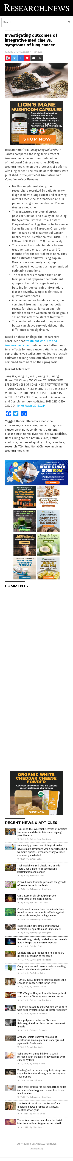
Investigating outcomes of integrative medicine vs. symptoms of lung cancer (39, 927)
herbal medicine (55, 434)
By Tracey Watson (37, 1064)
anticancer (12, 425)
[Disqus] (36, 635)
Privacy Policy (36, 1148)
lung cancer (22, 438)
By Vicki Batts (35, 859)
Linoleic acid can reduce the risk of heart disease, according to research (40, 954)
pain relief (25, 442)
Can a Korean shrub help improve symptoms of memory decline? (36, 897)
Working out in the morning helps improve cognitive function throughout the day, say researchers (41, 1073)
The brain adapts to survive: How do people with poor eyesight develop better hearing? (42, 1008)
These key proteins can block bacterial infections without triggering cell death (39, 1122)
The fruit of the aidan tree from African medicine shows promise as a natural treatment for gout (39, 1106)
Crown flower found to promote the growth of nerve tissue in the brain (41, 884)
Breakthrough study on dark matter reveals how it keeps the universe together (42, 941)
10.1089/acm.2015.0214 (31, 405)
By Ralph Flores (36, 1080)
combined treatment (43, 429)
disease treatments (18, 434)
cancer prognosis (50, 425)
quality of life (41, 442)
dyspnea (37, 434)
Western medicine (17, 450)
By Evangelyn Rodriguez (40, 839)
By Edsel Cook (36, 946)
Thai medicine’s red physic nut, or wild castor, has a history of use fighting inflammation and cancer (38, 868)
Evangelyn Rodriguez (31, 51)
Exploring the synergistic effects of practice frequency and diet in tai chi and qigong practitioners (42, 832)
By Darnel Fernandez (39, 903)
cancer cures (28, 425)
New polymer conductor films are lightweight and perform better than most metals (41, 1023)
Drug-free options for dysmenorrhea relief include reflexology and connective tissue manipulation (41, 1090)
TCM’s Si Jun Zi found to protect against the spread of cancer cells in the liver (41, 981)
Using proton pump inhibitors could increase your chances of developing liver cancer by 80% (41, 1057)
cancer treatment (16, 429)
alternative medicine (39, 421)
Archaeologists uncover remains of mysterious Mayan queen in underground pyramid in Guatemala (40, 1040)
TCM (21, 446)
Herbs (9, 438)
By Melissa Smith (37, 876)
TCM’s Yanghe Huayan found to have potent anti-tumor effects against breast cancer (41, 995)
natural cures (39, 438)
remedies (58, 442)
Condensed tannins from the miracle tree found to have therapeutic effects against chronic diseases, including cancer (40, 912)
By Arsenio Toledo (38, 987)
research (11, 446)
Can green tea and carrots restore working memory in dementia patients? (41, 968)
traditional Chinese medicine (44, 446)
